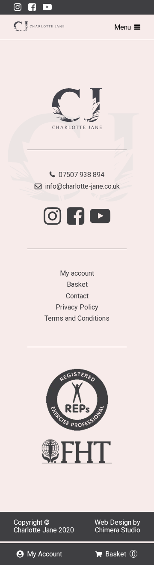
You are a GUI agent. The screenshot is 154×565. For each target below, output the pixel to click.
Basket (120, 554)
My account (77, 273)
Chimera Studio (117, 530)
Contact (77, 296)
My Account (44, 554)
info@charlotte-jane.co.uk (82, 186)
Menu (122, 27)
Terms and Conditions (77, 318)
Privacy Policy (77, 307)
